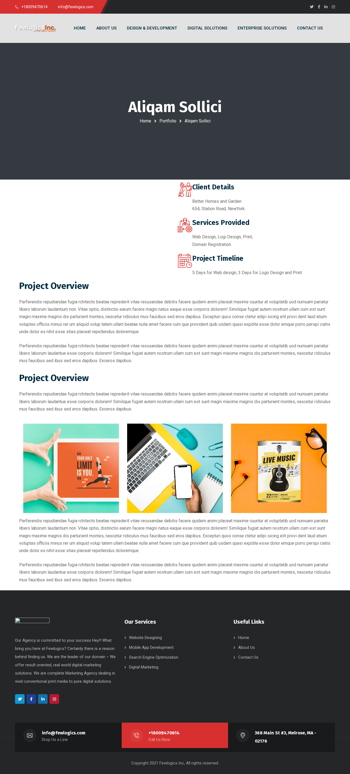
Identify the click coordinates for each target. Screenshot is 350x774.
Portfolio (167, 121)
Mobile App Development (151, 647)
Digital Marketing (143, 667)
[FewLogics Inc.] (35, 28)
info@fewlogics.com (63, 732)
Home (145, 121)
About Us (246, 647)
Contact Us (248, 657)
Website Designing (145, 637)
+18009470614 (164, 732)
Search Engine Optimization (153, 657)
